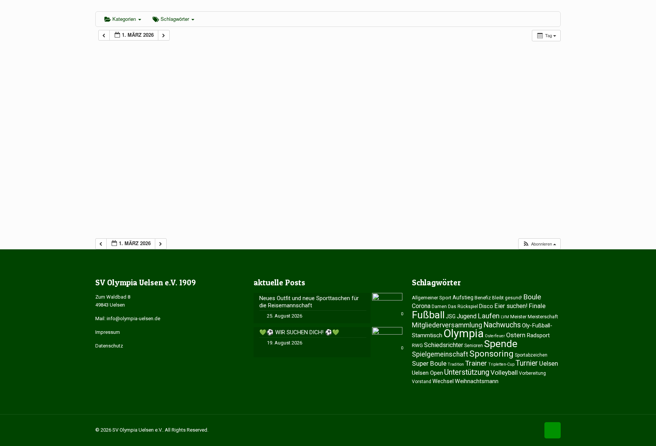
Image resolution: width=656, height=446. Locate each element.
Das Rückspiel (463, 306)
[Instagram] (533, 429)
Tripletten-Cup (501, 364)
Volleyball (504, 372)
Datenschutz (109, 346)
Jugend (466, 316)
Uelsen (548, 363)
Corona (421, 306)
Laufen (489, 316)
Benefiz (483, 297)
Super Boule (429, 363)
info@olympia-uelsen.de (133, 318)
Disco (486, 306)
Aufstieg (463, 297)
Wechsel (443, 381)
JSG (451, 316)
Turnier (527, 363)
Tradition (456, 364)
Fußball (428, 315)
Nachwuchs (502, 325)
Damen (439, 306)
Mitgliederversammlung (447, 325)
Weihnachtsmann (476, 381)
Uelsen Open (427, 372)
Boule (532, 297)
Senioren (473, 345)
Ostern (515, 335)
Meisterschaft (543, 316)
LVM (505, 317)
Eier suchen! (511, 306)
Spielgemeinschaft (440, 354)
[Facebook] (523, 429)
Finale (537, 306)
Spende (500, 343)
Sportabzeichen (531, 355)
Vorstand (421, 381)
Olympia (463, 333)
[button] (539, 244)
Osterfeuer (495, 335)
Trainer (476, 363)
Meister (518, 316)
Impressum (107, 332)
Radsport (538, 335)
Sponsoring (491, 353)
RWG (417, 345)
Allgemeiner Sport (431, 297)
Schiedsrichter (443, 345)
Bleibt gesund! (507, 297)
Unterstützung (466, 372)
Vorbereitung (532, 373)
